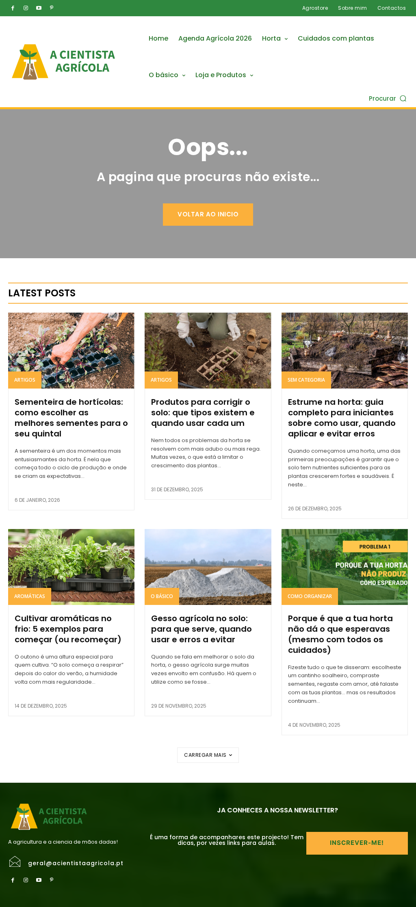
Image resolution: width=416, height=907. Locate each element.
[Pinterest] (51, 8)
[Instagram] (25, 8)
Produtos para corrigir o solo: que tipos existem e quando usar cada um (203, 412)
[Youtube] (38, 8)
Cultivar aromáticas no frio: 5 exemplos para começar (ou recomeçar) (68, 629)
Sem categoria (306, 379)
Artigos (24, 379)
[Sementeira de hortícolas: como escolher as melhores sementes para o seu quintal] (71, 351)
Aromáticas (29, 596)
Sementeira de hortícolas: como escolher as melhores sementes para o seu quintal (71, 417)
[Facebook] (12, 8)
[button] (388, 98)
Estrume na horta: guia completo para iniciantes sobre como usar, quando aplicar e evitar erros (342, 417)
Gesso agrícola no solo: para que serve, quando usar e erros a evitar (201, 629)
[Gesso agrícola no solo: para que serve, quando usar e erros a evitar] (208, 567)
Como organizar (310, 596)
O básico (162, 596)
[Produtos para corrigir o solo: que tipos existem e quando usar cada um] (208, 351)
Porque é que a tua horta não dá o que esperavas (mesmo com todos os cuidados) (340, 634)
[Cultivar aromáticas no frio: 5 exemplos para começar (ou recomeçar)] (71, 567)
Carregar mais (205, 755)
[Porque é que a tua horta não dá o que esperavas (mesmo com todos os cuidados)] (345, 567)
